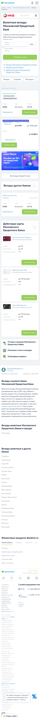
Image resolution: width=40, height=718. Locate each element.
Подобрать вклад (20, 57)
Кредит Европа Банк (9, 497)
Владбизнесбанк (8, 508)
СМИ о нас (5, 587)
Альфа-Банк (6, 460)
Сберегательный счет (10, 195)
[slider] (3, 47)
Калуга (4, 482)
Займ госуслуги (7, 563)
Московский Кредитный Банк (22, 239)
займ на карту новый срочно (12, 552)
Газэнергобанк (7, 512)
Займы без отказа (8, 555)
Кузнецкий (6, 527)
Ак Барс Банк (6, 471)
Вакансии (5, 593)
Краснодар (6, 433)
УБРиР (4, 475)
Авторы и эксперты (5, 589)
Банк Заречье (6, 490)
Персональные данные (6, 604)
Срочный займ (7, 559)
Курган (4, 505)
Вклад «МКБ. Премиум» (7, 123)
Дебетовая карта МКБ (19, 270)
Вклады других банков (14, 67)
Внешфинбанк (7, 486)
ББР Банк (5, 523)
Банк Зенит (6, 478)
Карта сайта (6, 609)
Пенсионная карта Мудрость (21, 237)
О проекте (5, 584)
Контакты (5, 607)
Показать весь (7, 39)
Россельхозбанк (8, 467)
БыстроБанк (6, 493)
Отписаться (5, 597)
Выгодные (30, 79)
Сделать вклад (29, 112)
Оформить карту (29, 333)
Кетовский (5, 501)
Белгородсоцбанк (8, 516)
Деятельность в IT (8, 611)
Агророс (5, 519)
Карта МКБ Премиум (19, 305)
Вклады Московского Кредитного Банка (21, 65)
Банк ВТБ (5, 464)
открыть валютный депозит (12, 406)
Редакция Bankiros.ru (15, 368)
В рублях (17, 79)
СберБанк (6, 198)
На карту (5, 548)
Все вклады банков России (20, 176)
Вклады (7, 79)
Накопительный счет (10, 93)
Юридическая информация (6, 600)
